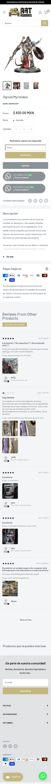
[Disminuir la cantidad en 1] (16, 129)
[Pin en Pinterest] (35, 201)
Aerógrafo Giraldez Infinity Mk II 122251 (19, 355)
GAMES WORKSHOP (11, 104)
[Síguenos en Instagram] (10, 746)
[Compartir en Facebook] (30, 201)
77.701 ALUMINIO (13, 480)
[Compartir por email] (46, 201)
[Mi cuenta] (40, 12)
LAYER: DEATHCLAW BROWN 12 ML (18, 578)
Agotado (25, 165)
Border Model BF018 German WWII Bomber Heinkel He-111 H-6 (25, 418)
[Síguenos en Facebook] (5, 746)
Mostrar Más (25, 620)
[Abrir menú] (4, 12)
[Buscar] (44, 23)
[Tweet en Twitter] (41, 201)
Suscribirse (25, 691)
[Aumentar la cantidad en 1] (31, 129)
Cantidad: (7, 129)
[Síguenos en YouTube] (16, 746)
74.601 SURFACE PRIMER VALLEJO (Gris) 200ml (22, 526)
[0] (46, 12)
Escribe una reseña (14, 324)
